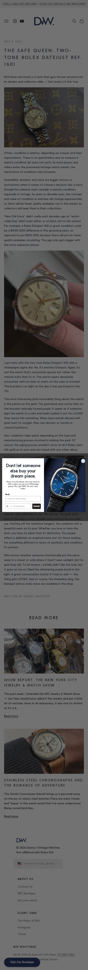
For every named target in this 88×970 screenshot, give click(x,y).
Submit (36, 506)
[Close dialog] (83, 461)
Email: (7, 494)
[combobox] (9, 506)
